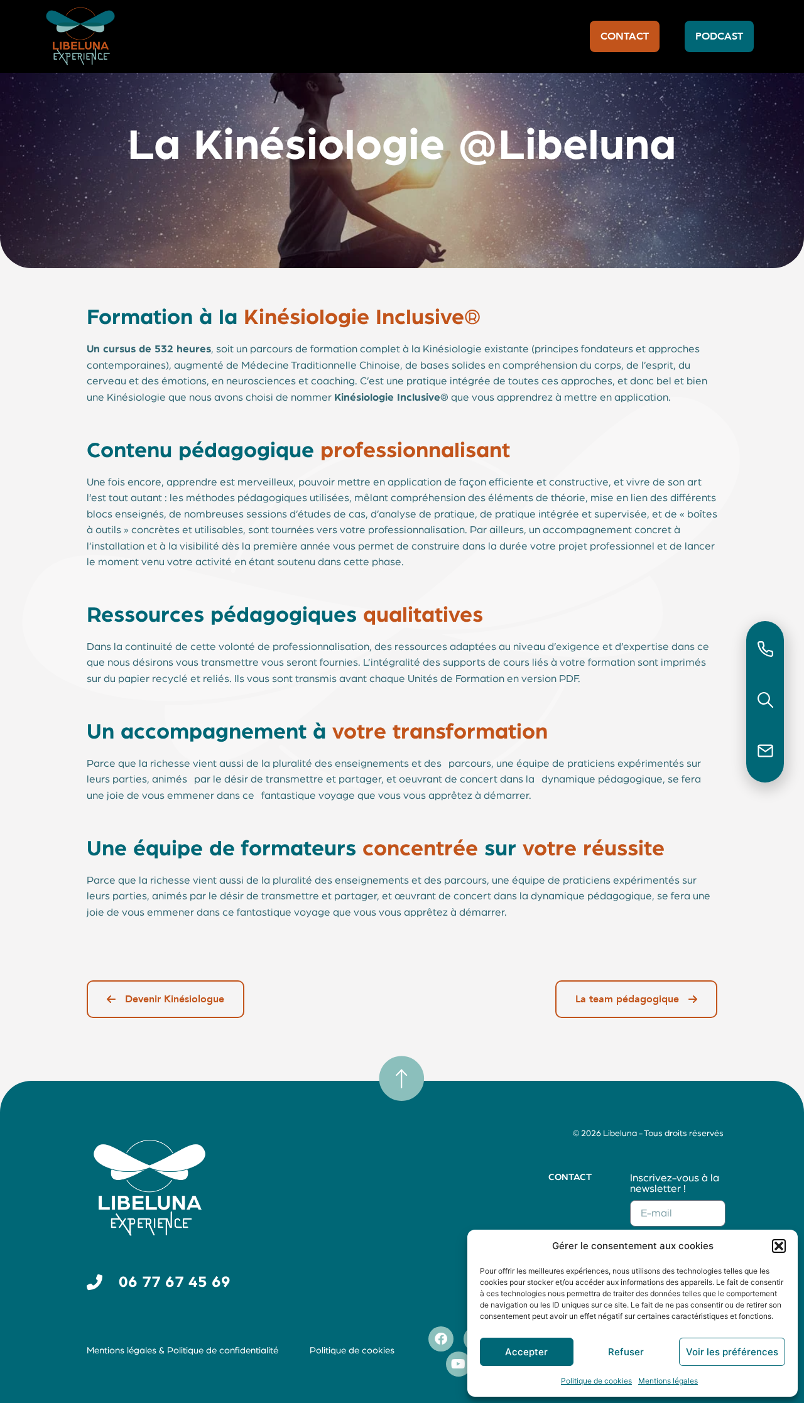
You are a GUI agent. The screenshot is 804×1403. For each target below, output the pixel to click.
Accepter (526, 1352)
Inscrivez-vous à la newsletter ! (674, 1183)
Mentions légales (668, 1380)
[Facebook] (441, 1339)
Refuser (626, 1352)
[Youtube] (458, 1364)
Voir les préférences (732, 1352)
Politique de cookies (596, 1380)
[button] (779, 1246)
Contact (570, 1177)
